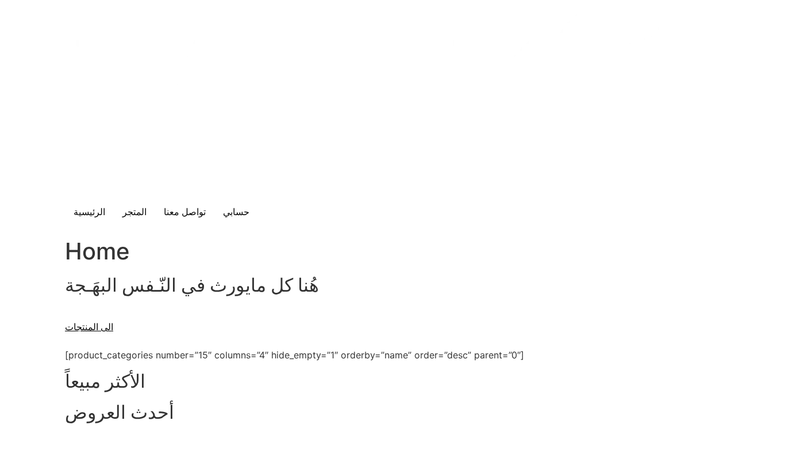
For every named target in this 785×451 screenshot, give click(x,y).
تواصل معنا (185, 212)
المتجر (134, 212)
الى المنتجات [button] (89, 327)
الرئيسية (89, 212)
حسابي (236, 212)
